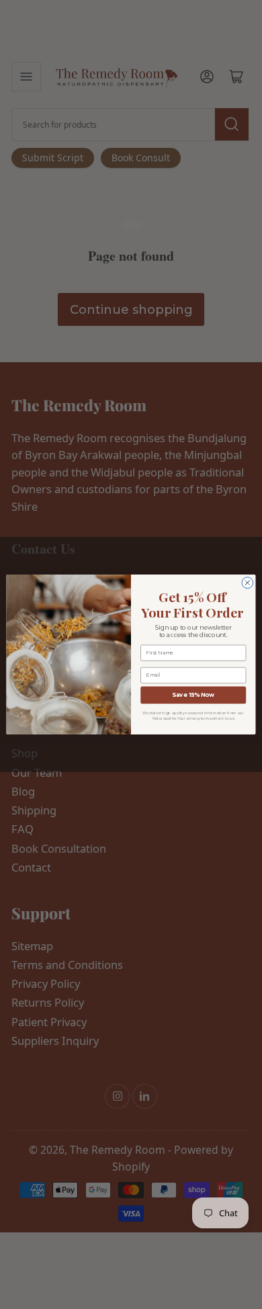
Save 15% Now (193, 694)
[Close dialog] (247, 583)
